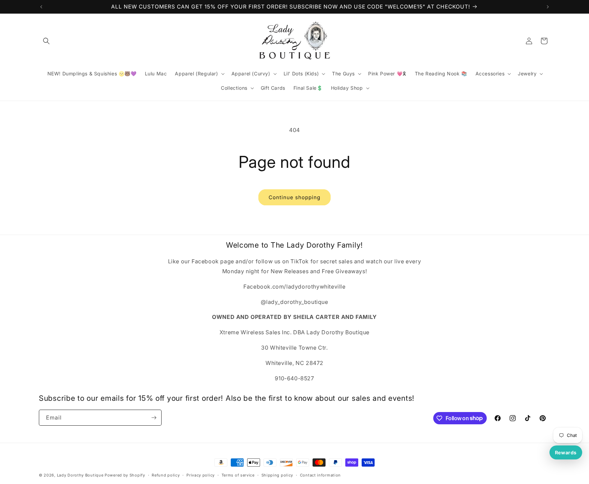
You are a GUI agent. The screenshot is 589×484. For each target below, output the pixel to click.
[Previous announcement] (41, 6)
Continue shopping (294, 197)
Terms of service (238, 474)
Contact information (320, 474)
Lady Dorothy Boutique (80, 475)
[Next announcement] (547, 6)
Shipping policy (277, 474)
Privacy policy (200, 474)
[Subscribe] (153, 418)
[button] (46, 40)
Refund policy (166, 474)
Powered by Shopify (125, 475)
